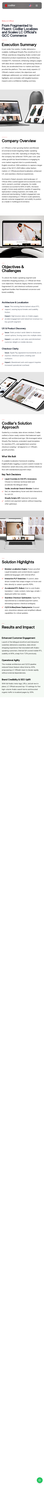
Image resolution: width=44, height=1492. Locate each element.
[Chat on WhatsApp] (40, 1480)
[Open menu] (36, 5)
